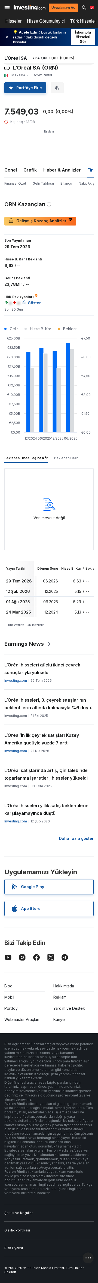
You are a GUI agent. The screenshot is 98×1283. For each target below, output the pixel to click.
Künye (59, 1019)
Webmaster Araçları (21, 1019)
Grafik (30, 170)
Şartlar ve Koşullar (18, 1213)
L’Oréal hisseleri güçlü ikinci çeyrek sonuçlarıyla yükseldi (42, 668)
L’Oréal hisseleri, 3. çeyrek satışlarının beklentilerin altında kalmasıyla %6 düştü (48, 703)
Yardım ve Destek (69, 1008)
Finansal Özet (15, 183)
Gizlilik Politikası (17, 1230)
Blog (8, 986)
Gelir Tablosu (43, 183)
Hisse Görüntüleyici (46, 21)
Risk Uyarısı (13, 1248)
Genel (10, 170)
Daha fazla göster (76, 838)
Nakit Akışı (87, 183)
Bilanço (66, 183)
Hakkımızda (63, 986)
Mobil (9, 997)
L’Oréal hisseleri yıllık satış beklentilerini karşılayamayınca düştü (47, 809)
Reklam (59, 997)
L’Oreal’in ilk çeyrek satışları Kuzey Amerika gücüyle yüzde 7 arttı (41, 739)
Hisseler (13, 21)
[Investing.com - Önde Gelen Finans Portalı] (29, 8)
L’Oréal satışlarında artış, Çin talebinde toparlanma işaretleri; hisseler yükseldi (46, 774)
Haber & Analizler (62, 170)
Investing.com (15, 680)
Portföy (11, 1008)
